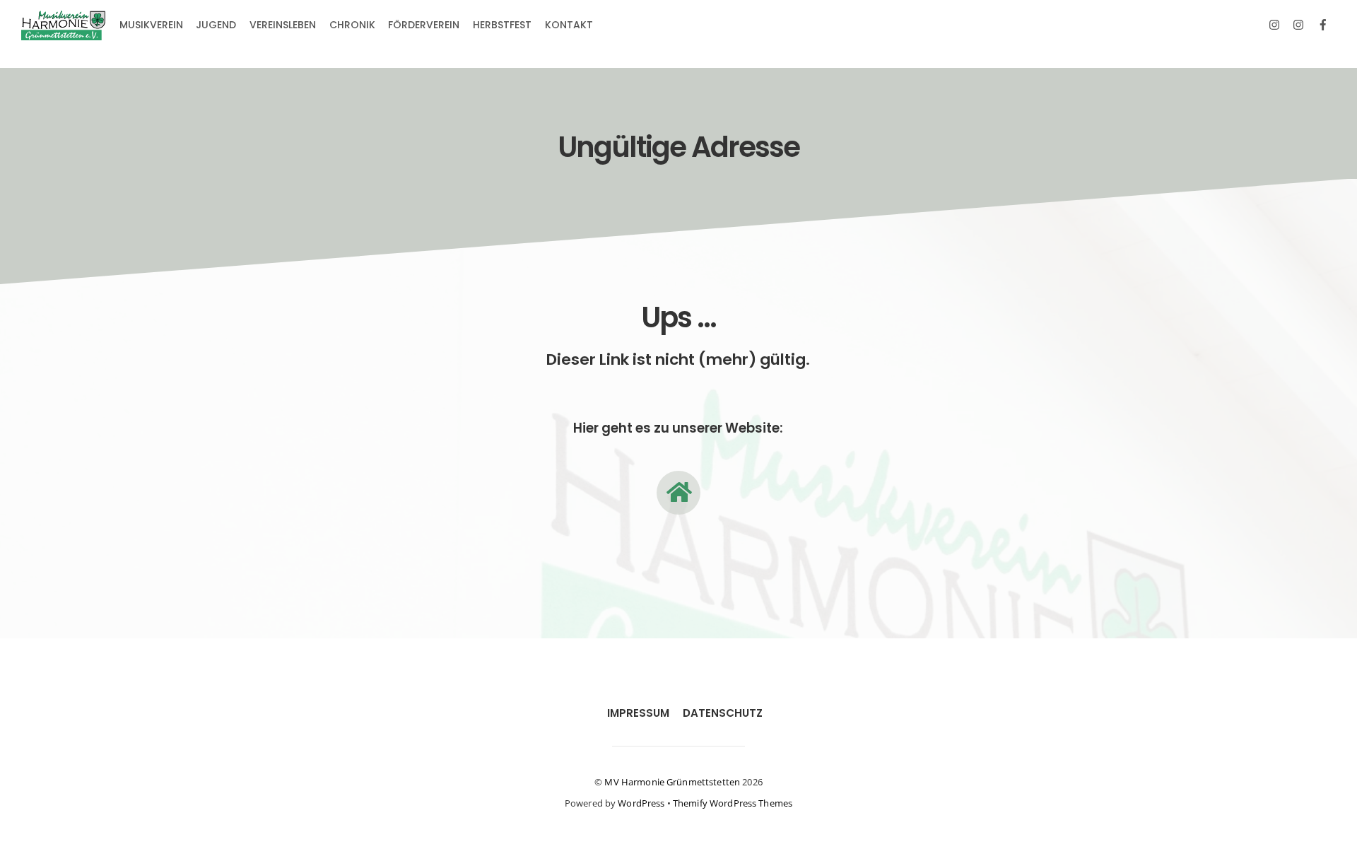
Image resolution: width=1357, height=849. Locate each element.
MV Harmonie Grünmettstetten (672, 781)
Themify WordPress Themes (732, 803)
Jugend (216, 25)
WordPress (641, 803)
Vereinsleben (282, 25)
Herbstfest (502, 25)
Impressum (638, 712)
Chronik (352, 25)
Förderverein (423, 25)
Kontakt (569, 25)
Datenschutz (723, 712)
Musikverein (151, 25)
